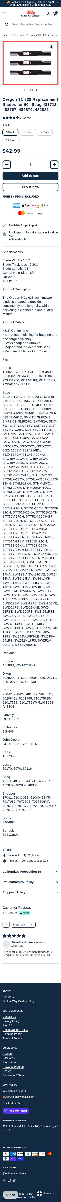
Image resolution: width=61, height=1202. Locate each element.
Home (6, 35)
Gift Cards (9, 1058)
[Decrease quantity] (7, 164)
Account (7, 1053)
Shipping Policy (12, 1034)
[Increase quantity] (54, 164)
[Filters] (6, 925)
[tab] (17, 239)
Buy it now (30, 187)
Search (7, 1071)
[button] (36, 90)
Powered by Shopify (28, 1197)
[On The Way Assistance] (30, 14)
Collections (19, 35)
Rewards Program (13, 1066)
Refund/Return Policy (15, 1029)
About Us (8, 997)
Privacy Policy (11, 1021)
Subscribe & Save (13, 1075)
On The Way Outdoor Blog (18, 1001)
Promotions (9, 1062)
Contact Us (9, 1016)
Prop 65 (7, 1025)
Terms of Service (13, 1038)
